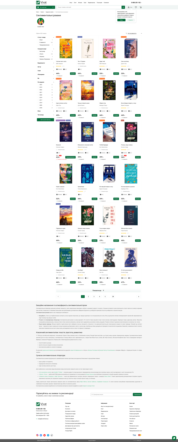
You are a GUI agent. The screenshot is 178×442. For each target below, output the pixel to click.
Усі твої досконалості (126, 270)
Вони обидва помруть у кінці (128, 103)
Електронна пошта (98, 394)
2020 (41, 95)
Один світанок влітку (61, 103)
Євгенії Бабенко (92, 381)
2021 (41, 92)
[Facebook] (41, 435)
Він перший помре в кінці (106, 186)
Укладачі (103, 423)
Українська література (135, 411)
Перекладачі (104, 421)
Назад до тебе (59, 270)
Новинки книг (133, 428)
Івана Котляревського (76, 350)
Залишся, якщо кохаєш (84, 228)
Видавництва (104, 411)
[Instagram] (37, 435)
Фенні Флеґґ (107, 376)
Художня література (134, 409)
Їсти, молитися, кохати (45, 372)
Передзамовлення (44, 45)
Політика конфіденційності (72, 421)
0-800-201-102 (40, 409)
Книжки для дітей (134, 413)
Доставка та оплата (70, 411)
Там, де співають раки (83, 103)
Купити (73, 73)
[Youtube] (44, 435)
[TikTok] (52, 435)
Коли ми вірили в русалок (128, 186)
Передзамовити (70, 157)
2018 (41, 107)
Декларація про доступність (72, 426)
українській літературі (48, 350)
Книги (131, 406)
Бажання (58, 145)
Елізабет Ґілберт (58, 372)
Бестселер (42, 51)
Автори (103, 416)
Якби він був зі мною (126, 228)
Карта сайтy (104, 426)
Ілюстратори (104, 418)
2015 (41, 87)
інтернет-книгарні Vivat (88, 386)
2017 (41, 100)
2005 (41, 105)
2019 (41, 97)
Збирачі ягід (102, 103)
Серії (102, 413)
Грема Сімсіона (90, 374)
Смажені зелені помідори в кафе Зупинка (50, 376)
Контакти (67, 409)
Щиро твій (102, 61)
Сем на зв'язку (125, 61)
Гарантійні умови (69, 416)
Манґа (131, 423)
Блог (102, 409)
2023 (41, 84)
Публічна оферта (69, 418)
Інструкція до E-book (70, 428)
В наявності (43, 42)
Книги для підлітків (134, 416)
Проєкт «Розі (42, 374)
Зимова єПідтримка (45, 59)
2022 (41, 89)
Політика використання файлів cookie (75, 423)
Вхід (121, 20)
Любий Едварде (103, 145)
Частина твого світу (61, 61)
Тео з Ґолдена (81, 61)
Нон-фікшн (132, 418)
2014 (41, 102)
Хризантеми (81, 186)
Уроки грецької (103, 270)
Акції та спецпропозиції (107, 406)
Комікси (131, 421)
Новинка (42, 56)
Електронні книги (134, 426)
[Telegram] (48, 435)
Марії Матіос (83, 381)
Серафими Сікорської (103, 381)
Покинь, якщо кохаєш (126, 145)
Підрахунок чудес (60, 228)
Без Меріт (80, 270)
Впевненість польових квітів (85, 145)
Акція (41, 39)
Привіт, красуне (60, 186)
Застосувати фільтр (45, 119)
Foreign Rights (68, 430)
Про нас (67, 406)
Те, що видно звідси (104, 228)
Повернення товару (70, 413)
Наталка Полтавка (92, 350)
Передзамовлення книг (135, 430)
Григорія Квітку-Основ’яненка (106, 350)
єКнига (41, 54)
